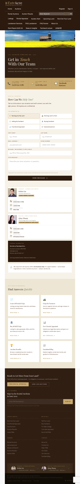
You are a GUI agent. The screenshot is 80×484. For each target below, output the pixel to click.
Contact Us (45, 445)
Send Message (38, 178)
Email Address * (13, 141)
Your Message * (13, 157)
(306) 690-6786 (18, 202)
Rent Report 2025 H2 (15, 28)
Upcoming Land (48, 19)
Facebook (70, 480)
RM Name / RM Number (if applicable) (20, 149)
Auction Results (27, 14)
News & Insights (31, 28)
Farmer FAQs (11, 453)
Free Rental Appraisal (16, 127)
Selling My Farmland (16, 121)
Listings (10, 18)
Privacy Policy (27, 481)
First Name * (12, 133)
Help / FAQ (45, 448)
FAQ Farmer (44, 23)
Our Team (44, 451)
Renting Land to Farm (49, 116)
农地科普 (58, 28)
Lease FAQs (10, 432)
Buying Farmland (48, 121)
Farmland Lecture (46, 28)
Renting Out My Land (16, 116)
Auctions (18, 9)
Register (62, 9)
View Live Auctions (39, 384)
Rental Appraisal (22, 18)
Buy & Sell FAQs (46, 432)
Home (10, 9)
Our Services (45, 453)
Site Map (36, 481)
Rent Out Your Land (64, 19)
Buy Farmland (46, 424)
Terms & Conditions (13, 481)
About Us (54, 23)
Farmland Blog (46, 456)
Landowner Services (15, 23)
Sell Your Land (46, 421)
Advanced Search (12, 448)
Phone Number (45, 141)
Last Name (44, 133)
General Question (48, 127)
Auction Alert (35, 19)
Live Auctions (11, 426)
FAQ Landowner (31, 23)
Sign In (70, 9)
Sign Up (68, 401)
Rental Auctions (13, 14)
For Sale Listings (46, 426)
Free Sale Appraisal (47, 429)
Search (66, 14)
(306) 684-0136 (18, 229)
